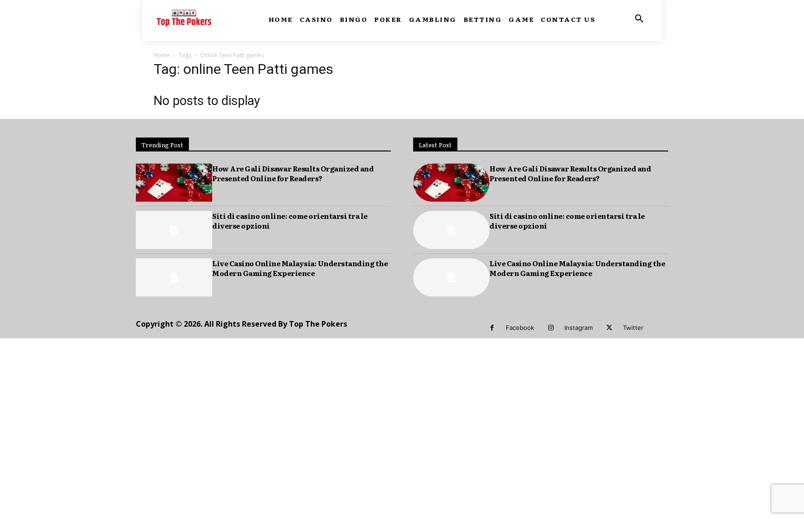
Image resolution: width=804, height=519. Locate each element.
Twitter (633, 327)
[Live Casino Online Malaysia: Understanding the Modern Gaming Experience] (174, 277)
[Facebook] (492, 328)
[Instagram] (551, 328)
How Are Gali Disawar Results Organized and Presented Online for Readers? (293, 173)
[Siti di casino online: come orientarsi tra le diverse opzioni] (174, 230)
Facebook (520, 327)
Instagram (578, 327)
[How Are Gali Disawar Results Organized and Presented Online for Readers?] (174, 183)
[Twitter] (609, 328)
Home (162, 55)
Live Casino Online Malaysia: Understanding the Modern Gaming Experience (300, 268)
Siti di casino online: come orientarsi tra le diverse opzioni (290, 220)
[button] (639, 19)
